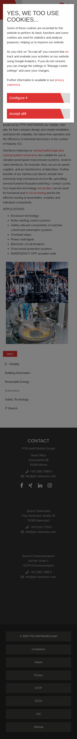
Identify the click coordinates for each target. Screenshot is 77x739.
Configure (17, 98)
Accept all (17, 114)
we (67, 51)
